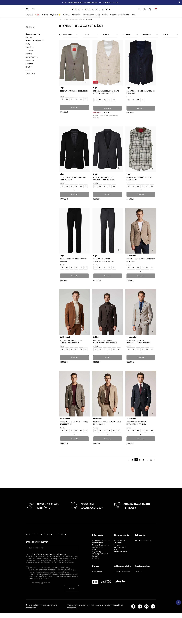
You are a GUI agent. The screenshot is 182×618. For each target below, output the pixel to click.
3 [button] (139, 460)
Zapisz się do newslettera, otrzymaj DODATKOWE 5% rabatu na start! (90, 2)
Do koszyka (74, 107)
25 (76, 186)
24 (71, 186)
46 (62, 99)
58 (114, 100)
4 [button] (143, 460)
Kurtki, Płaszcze (32, 57)
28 (105, 349)
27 (85, 186)
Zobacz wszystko (33, 34)
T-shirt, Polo (30, 73)
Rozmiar (62, 96)
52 (67, 99)
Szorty (28, 70)
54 (85, 99)
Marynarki (30, 60)
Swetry (28, 67)
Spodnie (29, 64)
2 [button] (136, 460)
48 (76, 99)
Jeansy (29, 37)
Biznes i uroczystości (35, 40)
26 (81, 186)
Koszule (29, 54)
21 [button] (151, 460)
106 (67, 186)
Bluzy (28, 44)
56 (71, 99)
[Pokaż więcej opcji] (74, 190)
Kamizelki (29, 50)
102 (62, 186)
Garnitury (29, 47)
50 (81, 99)
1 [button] (132, 460)
